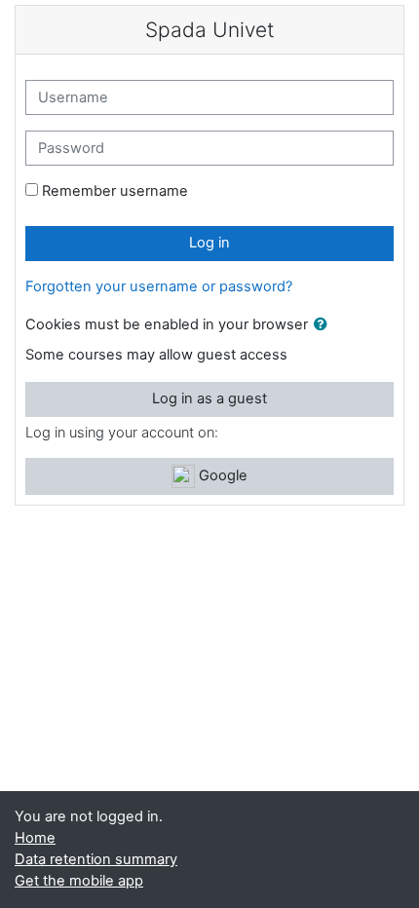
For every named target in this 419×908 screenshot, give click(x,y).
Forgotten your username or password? (158, 286)
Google (221, 475)
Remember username (115, 191)
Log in (209, 242)
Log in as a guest (209, 398)
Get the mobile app (79, 880)
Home (35, 838)
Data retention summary (96, 859)
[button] (324, 325)
